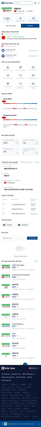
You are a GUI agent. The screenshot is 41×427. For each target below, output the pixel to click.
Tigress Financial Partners (28, 400)
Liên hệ (29, 377)
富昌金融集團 (6, 389)
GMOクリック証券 (29, 406)
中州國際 (23, 384)
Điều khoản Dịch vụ (29, 374)
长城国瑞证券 (14, 384)
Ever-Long (5, 414)
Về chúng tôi (5, 374)
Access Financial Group (17, 403)
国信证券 (25, 392)
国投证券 (28, 395)
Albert (14, 389)
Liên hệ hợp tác (6, 380)
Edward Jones (14, 398)
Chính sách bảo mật (8, 377)
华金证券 (4, 384)
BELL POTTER (26, 398)
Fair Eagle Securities (17, 414)
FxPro (21, 411)
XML (35, 398)
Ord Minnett (28, 387)
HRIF (30, 384)
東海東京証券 (23, 389)
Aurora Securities (7, 392)
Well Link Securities (7, 387)
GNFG (3, 408)
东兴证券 (17, 392)
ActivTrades (13, 411)
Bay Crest (5, 398)
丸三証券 (26, 416)
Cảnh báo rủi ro (16, 374)
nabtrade (4, 395)
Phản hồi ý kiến (20, 377)
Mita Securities (31, 403)
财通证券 (4, 411)
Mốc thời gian (11, 26)
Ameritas (19, 387)
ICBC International (7, 406)
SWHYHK (18, 408)
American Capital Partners (10, 400)
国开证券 (18, 406)
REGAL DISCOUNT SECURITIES (11, 416)
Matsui (10, 408)
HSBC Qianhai (30, 411)
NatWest (26, 408)
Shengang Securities (16, 395)
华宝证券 (4, 403)
